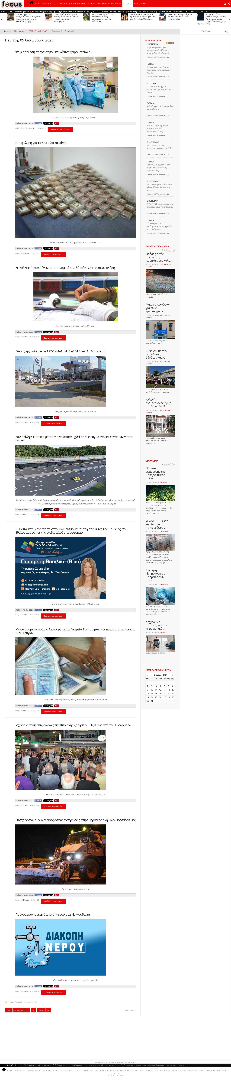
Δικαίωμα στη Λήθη (101, 1062)
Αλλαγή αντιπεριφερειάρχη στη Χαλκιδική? (158, 403)
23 (148, 697)
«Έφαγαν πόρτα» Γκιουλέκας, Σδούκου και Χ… (157, 354)
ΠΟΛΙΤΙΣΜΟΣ (102, 4)
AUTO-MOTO (109, 1071)
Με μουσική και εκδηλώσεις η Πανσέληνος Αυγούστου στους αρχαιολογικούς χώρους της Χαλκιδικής (136, 19)
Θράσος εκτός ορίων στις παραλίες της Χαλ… (158, 257)
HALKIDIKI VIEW (210, 1071)
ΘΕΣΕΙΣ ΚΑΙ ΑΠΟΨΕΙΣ (160, 1071)
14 (169, 690)
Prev (169, 250)
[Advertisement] (73, 1038)
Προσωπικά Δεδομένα (116, 1062)
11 (156, 690)
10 (152, 690)
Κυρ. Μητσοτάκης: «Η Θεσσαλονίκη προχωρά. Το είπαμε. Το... (159, 89)
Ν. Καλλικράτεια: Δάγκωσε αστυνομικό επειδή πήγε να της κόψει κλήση (65, 267)
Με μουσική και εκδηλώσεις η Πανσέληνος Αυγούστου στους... (159, 187)
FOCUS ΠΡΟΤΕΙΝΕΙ (87, 1071)
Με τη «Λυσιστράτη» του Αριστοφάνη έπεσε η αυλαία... (160, 147)
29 (173, 697)
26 (160, 697)
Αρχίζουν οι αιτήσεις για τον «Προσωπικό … (156, 625)
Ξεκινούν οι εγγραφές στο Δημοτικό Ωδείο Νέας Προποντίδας (102, 16)
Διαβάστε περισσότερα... (60, 129)
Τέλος (48, 1010)
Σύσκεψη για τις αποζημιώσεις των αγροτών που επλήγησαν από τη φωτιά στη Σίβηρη (179, 18)
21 (169, 693)
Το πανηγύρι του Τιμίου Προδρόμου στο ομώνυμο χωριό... (159, 70)
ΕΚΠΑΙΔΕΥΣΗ (182, 1071)
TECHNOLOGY (199, 1071)
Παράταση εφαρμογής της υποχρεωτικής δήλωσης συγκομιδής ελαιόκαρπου (158, 50)
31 (152, 701)
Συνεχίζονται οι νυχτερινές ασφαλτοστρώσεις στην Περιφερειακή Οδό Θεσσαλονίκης (75, 820)
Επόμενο (41, 1010)
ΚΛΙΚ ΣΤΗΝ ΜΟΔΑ (120, 1071)
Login (225, 3)
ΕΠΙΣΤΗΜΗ (190, 1071)
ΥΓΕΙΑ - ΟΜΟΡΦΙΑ (29, 128)
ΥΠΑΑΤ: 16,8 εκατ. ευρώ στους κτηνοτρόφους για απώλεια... (160, 205)
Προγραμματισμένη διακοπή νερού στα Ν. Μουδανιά (52, 914)
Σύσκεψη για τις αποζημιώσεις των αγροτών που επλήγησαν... (159, 226)
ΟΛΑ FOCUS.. (155, 1068)
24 (152, 697)
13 (164, 690)
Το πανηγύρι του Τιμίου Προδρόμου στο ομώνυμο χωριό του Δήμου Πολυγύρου (216, 18)
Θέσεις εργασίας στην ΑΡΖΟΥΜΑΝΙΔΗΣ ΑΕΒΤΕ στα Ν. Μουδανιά (60, 351)
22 (173, 693)
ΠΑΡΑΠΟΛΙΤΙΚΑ (99, 1071)
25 (156, 697)
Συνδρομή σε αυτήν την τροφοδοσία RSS (23, 1002)
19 (160, 693)
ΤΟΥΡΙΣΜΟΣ (46, 4)
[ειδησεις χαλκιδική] (31, 3)
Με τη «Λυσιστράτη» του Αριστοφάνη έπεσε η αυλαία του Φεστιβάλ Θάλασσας (65, 16)
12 (160, 690)
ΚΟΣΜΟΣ (63, 4)
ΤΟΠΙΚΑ (38, 4)
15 (173, 690)
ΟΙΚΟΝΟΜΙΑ (81, 4)
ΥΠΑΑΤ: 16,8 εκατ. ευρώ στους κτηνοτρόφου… (157, 524)
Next (173, 250)
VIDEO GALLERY (221, 1071)
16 (148, 693)
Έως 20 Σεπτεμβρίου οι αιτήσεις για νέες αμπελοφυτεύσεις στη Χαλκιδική (25, 18)
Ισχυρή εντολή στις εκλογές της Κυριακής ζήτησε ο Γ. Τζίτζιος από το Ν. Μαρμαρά (73, 725)
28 (169, 697)
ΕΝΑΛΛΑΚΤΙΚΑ (172, 1071)
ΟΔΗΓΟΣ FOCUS (140, 4)
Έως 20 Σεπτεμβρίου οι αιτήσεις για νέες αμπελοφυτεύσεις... (157, 128)
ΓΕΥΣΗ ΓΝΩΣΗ (148, 1071)
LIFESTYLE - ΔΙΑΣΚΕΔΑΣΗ (135, 1071)
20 (164, 693)
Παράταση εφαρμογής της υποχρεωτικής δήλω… (155, 473)
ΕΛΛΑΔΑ (56, 4)
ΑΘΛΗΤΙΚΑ (92, 4)
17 (152, 693)
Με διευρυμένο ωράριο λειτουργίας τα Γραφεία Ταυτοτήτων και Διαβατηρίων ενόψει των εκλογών (75, 631)
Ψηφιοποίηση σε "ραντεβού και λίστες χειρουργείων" (52, 52)
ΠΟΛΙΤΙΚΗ (72, 4)
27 (164, 697)
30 (148, 701)
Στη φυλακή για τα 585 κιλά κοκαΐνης (41, 142)
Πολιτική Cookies (129, 1062)
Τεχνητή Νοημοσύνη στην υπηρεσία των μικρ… (157, 575)
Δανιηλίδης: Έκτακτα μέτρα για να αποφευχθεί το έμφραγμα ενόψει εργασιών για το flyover (74, 438)
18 (156, 693)
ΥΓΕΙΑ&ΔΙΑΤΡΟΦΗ (115, 4)
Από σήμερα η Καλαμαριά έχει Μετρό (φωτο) (160, 107)
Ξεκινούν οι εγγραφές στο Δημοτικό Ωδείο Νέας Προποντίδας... (158, 167)
